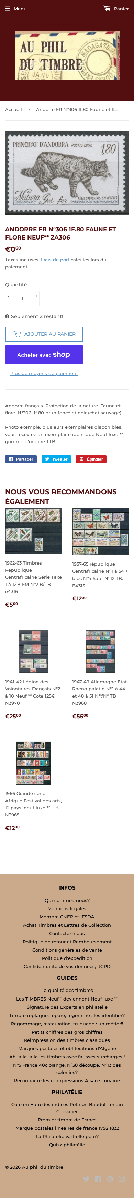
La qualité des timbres (67, 990)
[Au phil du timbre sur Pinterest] (110, 1180)
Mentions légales (67, 908)
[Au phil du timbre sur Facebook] (98, 1180)
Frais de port (55, 259)
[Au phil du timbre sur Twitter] (86, 1180)
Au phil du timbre (42, 1167)
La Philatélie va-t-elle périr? (67, 1136)
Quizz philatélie (67, 1144)
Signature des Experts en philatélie (67, 1007)
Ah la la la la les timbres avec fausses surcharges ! (67, 1056)
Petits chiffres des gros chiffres (67, 1032)
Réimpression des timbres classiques (67, 1040)
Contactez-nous (67, 933)
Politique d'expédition (67, 958)
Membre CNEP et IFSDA (67, 917)
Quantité (16, 285)
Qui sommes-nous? (67, 900)
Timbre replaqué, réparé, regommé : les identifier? (67, 1015)
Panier (121, 8)
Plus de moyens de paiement (44, 373)
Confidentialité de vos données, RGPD (67, 966)
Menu (20, 8)
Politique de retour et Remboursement (67, 941)
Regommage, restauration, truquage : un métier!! (67, 1023)
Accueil (13, 109)
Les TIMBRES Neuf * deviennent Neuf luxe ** (67, 999)
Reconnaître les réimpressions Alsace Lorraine (67, 1080)
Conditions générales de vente (67, 950)
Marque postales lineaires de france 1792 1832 (67, 1128)
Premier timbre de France (67, 1120)
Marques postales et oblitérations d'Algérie (67, 1048)
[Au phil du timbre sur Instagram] (122, 1180)
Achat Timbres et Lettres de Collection (67, 925)
